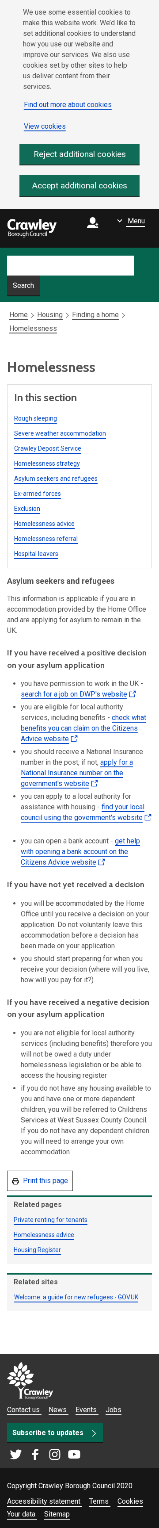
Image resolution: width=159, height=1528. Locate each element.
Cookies (130, 1501)
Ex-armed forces (37, 493)
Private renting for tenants (50, 1219)
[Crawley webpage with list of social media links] (45, 1455)
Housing (50, 314)
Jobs (113, 1409)
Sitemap (57, 1514)
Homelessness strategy (47, 463)
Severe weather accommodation (60, 433)
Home (18, 314)
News (58, 1409)
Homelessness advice (44, 523)
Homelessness (33, 328)
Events (87, 1409)
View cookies (45, 126)
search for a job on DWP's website (79, 696)
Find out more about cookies (68, 104)
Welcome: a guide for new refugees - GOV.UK (76, 1297)
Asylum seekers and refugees (56, 478)
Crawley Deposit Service (47, 448)
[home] (32, 228)
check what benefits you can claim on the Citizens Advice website (83, 730)
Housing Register (37, 1249)
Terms (99, 1501)
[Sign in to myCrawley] (95, 228)
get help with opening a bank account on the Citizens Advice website (80, 854)
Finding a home (95, 314)
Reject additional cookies (80, 154)
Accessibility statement (44, 1501)
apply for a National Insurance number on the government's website (77, 775)
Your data (22, 1514)
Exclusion (27, 508)
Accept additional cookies (79, 185)
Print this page (44, 1180)
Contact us (24, 1409)
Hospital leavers (36, 553)
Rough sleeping (35, 418)
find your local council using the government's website (82, 820)
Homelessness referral (46, 538)
